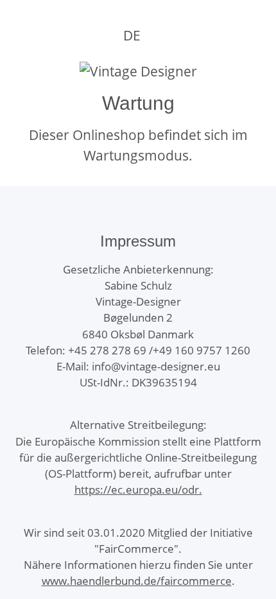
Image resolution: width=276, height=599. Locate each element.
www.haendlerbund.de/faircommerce (137, 580)
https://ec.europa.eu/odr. (138, 489)
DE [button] (132, 35)
